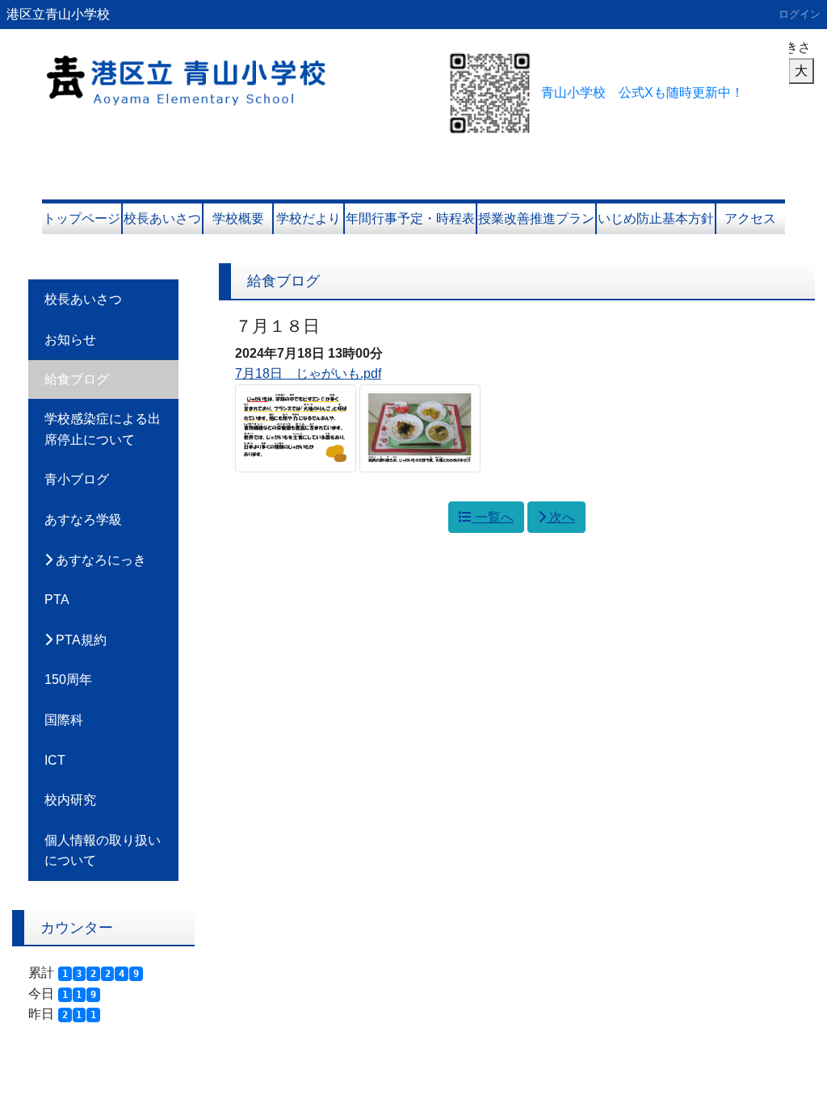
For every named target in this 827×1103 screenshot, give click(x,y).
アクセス (750, 218)
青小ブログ (76, 479)
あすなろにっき (99, 560)
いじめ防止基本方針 (656, 218)
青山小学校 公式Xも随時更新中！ (642, 92)
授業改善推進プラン (536, 218)
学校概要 (238, 218)
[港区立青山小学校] (219, 72)
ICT (54, 760)
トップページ (81, 218)
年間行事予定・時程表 (410, 218)
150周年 (68, 679)
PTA (56, 599)
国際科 (63, 720)
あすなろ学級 (83, 519)
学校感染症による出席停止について (102, 429)
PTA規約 (79, 640)
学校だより (308, 218)
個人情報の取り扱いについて (102, 850)
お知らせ (70, 339)
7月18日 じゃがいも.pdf (308, 373)
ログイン (800, 14)
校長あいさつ (162, 218)
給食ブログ (76, 379)
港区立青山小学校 (58, 14)
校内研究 (70, 800)
